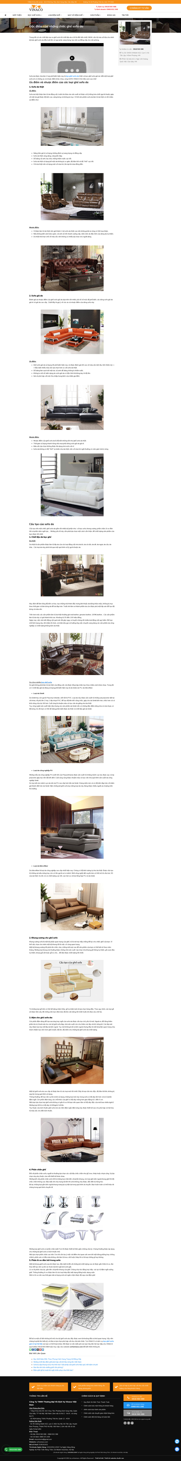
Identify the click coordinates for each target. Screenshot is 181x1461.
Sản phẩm (95, 15)
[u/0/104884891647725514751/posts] (132, 1423)
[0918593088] (177, 1441)
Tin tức (125, 15)
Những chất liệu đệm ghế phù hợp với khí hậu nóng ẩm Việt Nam (57, 1362)
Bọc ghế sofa (34, 15)
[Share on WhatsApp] (30, 1349)
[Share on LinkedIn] (43, 1349)
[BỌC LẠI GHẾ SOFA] (36, 8)
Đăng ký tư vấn (140, 8)
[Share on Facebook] (33, 1349)
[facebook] (177, 1449)
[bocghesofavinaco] (125, 1423)
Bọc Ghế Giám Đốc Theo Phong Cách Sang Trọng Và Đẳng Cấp (57, 1359)
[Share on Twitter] (35, 1349)
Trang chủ (32, 23)
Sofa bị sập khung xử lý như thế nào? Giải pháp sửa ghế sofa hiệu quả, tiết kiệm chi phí (65, 1365)
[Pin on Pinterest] (40, 1349)
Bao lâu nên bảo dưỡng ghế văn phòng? (48, 1367)
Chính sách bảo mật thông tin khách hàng (98, 1406)
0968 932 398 (137, 1405)
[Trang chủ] (5, 15)
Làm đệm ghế (54, 15)
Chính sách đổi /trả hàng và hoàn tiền (97, 1417)
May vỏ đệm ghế (75, 15)
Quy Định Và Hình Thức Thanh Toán (96, 1402)
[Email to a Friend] (38, 1349)
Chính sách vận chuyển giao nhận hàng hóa (99, 1413)
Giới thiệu (17, 15)
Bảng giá (111, 15)
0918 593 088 (138, 1398)
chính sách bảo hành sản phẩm (95, 1409)
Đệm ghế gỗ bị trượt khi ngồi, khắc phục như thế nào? (53, 1370)
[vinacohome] (128, 1423)
